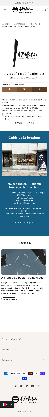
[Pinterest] (27, 386)
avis (30, 24)
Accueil (5, 24)
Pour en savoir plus (23, 222)
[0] (45, 10)
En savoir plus (9, 299)
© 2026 (25, 412)
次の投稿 (30, 123)
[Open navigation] (7, 9)
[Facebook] (10, 386)
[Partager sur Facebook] (9, 89)
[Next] (45, 285)
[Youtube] (32, 386)
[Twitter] (21, 386)
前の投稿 (18, 123)
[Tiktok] (39, 386)
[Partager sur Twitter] (24, 89)
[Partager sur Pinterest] (39, 89)
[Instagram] (15, 386)
